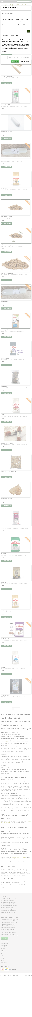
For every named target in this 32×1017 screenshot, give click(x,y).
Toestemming (6, 35)
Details (12, 35)
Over (17, 35)
